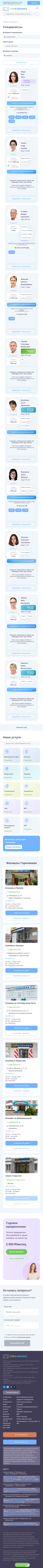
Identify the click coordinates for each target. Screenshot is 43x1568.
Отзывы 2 (13, 154)
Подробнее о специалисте (21, 130)
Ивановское (28, 1478)
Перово (6, 1478)
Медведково (25, 1524)
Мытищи (11, 1524)
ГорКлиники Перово (11, 1477)
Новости (5, 1409)
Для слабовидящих (21, 1434)
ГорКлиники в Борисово (13, 1510)
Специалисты (13, 22)
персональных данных (24, 1337)
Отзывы (5, 1411)
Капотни (6, 1515)
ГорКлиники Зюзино (12, 1488)
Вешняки (35, 1478)
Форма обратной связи (24, 1419)
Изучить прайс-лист (21, 1442)
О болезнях (7, 1407)
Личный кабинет (12, 1392)
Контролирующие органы (25, 1397)
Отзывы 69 (13, 414)
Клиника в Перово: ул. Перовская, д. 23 (15, 1473)
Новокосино (20, 1478)
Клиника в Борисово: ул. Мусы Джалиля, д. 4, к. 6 (16, 1506)
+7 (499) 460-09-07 (13, 1007)
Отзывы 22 (13, 85)
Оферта (19, 1409)
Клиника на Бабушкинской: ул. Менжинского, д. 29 (17, 1519)
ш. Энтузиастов (8, 1481)
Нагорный (12, 1490)
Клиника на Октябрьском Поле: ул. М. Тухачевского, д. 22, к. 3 (20, 1495)
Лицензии (20, 1404)
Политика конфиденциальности (27, 1407)
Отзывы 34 (13, 222)
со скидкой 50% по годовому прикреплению (22, 626)
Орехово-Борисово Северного (13, 1512)
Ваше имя (8, 1307)
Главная (5, 22)
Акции (5, 1404)
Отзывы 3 (13, 677)
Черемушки (26, 1490)
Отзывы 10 (13, 548)
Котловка (33, 1490)
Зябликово (35, 1511)
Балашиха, (29, 1479)
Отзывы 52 (13, 483)
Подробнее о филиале (22, 918)
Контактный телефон (12, 1320)
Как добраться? (10, 901)
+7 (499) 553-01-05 (13, 949)
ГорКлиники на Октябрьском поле (16, 1499)
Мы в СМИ (6, 1427)
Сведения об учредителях (25, 1399)
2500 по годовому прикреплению (22, 689)
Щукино (11, 1500)
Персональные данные (24, 1402)
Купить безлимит (17, 1252)
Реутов (23, 1479)
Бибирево (32, 1524)
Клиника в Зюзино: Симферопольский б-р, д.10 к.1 (17, 1484)
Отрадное (18, 1524)
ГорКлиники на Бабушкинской (14, 1523)
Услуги (5, 1399)
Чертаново (19, 1490)
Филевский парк (28, 1500)
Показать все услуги (13, 847)
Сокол (13, 1502)
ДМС (18, 1414)
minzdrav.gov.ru (33, 1556)
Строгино (19, 1502)
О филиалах (7, 1397)
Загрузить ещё (21, 727)
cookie (21, 2)
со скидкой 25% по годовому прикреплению (22, 304)
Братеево (11, 1511)
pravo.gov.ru (6, 1556)
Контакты (6, 1416)
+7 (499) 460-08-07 (13, 1122)
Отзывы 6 (13, 290)
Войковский (7, 1502)
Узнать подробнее (16, 1258)
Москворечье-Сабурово (22, 1514)
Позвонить (23, 1565)
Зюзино (6, 1490)
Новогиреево (13, 1478)
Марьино (11, 1514)
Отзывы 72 (13, 612)
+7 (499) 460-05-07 (13, 892)
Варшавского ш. (14, 1491)
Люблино (32, 1514)
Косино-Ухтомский (9, 1479)
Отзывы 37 (13, 355)
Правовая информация (24, 1411)
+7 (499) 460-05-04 (13, 1065)
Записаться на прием (21, 913)
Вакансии (6, 1414)
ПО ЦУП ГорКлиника (9, 1377)
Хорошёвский (19, 1500)
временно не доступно (16, 1180)
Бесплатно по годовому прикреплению (23, 103)
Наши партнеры (22, 1416)
